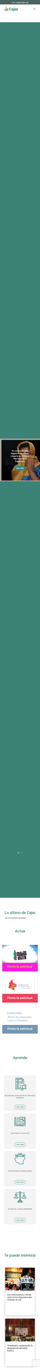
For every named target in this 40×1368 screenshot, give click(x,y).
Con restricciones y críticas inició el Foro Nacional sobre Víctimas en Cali (19, 1297)
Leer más (20, 468)
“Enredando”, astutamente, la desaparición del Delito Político (19, 1348)
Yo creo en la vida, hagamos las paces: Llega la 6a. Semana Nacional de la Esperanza (20, 456)
